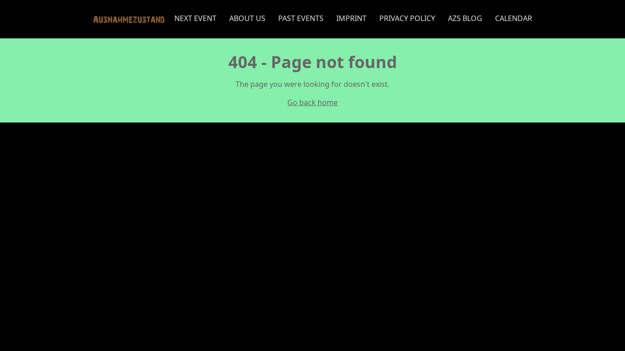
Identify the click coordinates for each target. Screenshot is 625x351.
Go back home (312, 102)
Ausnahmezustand (129, 19)
